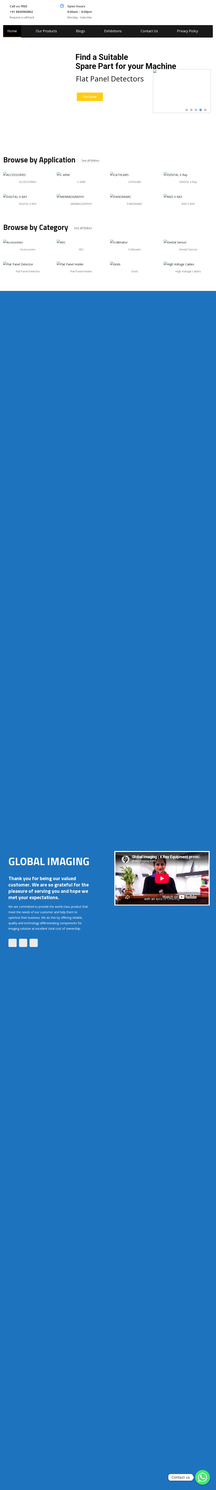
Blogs (80, 31)
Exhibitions (113, 31)
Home (12, 31)
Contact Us (149, 31)
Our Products (46, 31)
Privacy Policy (187, 31)
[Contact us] (202, 1477)
